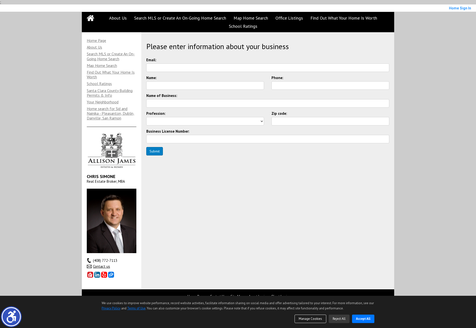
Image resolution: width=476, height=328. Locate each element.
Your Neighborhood (103, 101)
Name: (151, 78)
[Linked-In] (97, 275)
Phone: (277, 78)
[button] (11, 316)
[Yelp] (104, 275)
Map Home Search (251, 18)
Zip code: (279, 113)
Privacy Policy (111, 308)
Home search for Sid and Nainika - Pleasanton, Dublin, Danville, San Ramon (110, 113)
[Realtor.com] (90, 275)
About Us (118, 18)
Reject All (339, 319)
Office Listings (289, 18)
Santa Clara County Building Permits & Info (110, 93)
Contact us (101, 266)
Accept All (363, 319)
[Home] (90, 18)
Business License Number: (167, 131)
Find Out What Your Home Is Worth (343, 18)
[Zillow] (111, 275)
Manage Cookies (310, 319)
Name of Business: (161, 95)
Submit (154, 151)
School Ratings (243, 26)
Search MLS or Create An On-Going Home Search (180, 18)
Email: (151, 60)
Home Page (96, 40)
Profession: (156, 113)
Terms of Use (136, 308)
